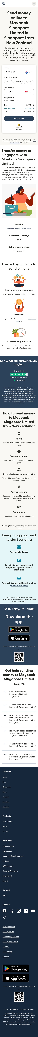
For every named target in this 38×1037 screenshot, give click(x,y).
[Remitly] (3, 4)
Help (4, 895)
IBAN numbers (8, 866)
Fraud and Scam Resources (13, 856)
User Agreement (9, 927)
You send (7, 68)
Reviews (6, 807)
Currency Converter (10, 871)
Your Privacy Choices (11, 937)
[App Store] (19, 638)
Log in (5, 826)
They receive (9, 88)
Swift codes (7, 851)
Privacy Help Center (10, 942)
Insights (5, 881)
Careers (6, 797)
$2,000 (18, 82)
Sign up (5, 831)
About (5, 777)
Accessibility (7, 952)
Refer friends (7, 876)
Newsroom (7, 787)
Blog (4, 782)
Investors (6, 802)
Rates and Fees (8, 846)
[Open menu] (34, 4)
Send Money (7, 821)
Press (5, 792)
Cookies (6, 957)
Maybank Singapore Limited (19, 228)
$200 (8, 82)
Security (6, 947)
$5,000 (28, 82)
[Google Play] (19, 629)
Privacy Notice (8, 932)
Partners (6, 861)
